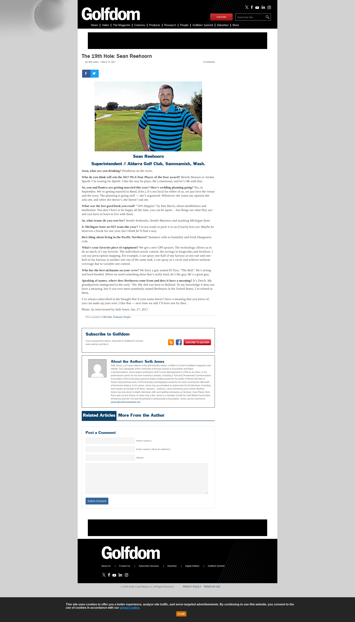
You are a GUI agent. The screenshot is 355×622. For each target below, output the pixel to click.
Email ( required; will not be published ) (153, 449)
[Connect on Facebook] (179, 342)
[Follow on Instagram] (268, 8)
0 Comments (209, 62)
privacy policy (129, 607)
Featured (117, 317)
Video (105, 25)
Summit (202, 25)
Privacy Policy (192, 586)
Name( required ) (144, 441)
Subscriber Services (149, 566)
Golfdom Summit (216, 566)
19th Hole (107, 317)
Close (181, 614)
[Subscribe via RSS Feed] (171, 342)
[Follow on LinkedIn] (263, 8)
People (184, 25)
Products (154, 25)
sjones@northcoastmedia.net (125, 402)
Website (139, 458)
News (94, 25)
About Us (106, 566)
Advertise (223, 25)
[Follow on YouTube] (256, 8)
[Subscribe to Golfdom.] (197, 342)
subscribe (221, 17)
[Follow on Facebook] (251, 8)
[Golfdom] (130, 560)
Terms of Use (212, 586)
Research (170, 25)
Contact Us (124, 566)
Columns (139, 25)
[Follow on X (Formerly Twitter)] (246, 8)
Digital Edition (192, 566)
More (236, 25)
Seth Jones (93, 62)
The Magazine (121, 25)
